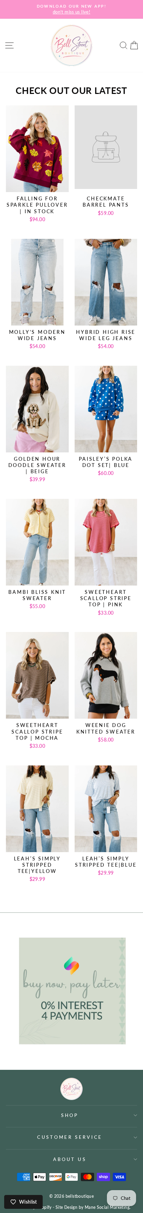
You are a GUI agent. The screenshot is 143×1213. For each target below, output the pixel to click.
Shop (69, 1115)
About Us (69, 1159)
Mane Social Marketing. (108, 1207)
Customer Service (69, 1137)
